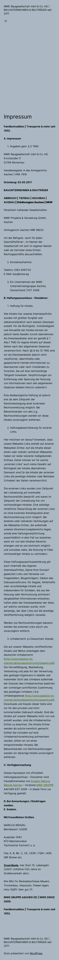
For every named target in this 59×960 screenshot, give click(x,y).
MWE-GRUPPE (45, 785)
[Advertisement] (29, 77)
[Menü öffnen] (6, 21)
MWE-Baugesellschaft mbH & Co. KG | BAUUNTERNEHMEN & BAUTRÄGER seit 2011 (28, 10)
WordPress (36, 953)
